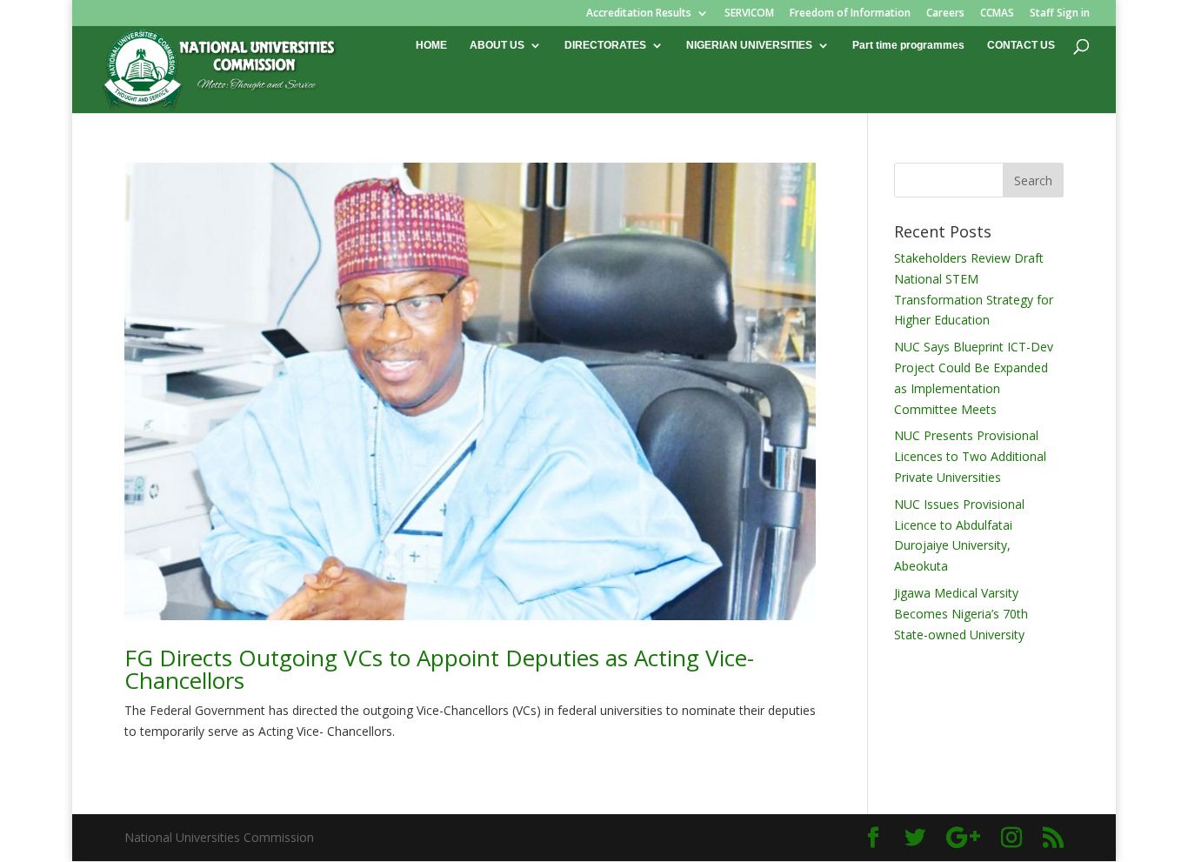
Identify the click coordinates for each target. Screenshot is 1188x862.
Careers (945, 14)
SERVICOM (749, 14)
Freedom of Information (850, 14)
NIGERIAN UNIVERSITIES (749, 45)
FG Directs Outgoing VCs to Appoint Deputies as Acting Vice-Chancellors (439, 669)
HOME (431, 45)
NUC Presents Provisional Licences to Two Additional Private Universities (970, 456)
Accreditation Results (638, 14)
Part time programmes (908, 45)
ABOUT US (497, 45)
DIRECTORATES (605, 45)
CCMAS (997, 14)
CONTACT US (1021, 45)
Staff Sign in (1060, 14)
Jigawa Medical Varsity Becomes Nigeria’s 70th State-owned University (961, 614)
